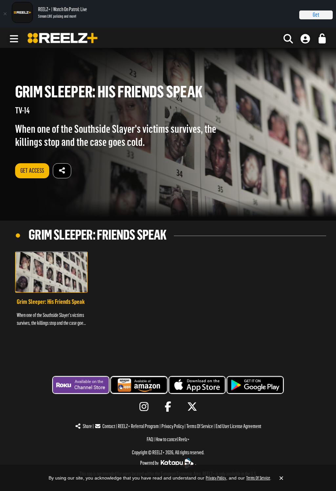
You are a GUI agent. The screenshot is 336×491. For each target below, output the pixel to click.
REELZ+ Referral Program (138, 426)
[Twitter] (192, 407)
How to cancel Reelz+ (173, 439)
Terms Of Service (199, 426)
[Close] (5, 14)
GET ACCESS (32, 170)
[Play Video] (51, 272)
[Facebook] (168, 407)
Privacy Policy (172, 426)
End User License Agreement (238, 426)
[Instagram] (143, 407)
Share (87, 426)
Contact (108, 426)
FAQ (150, 439)
